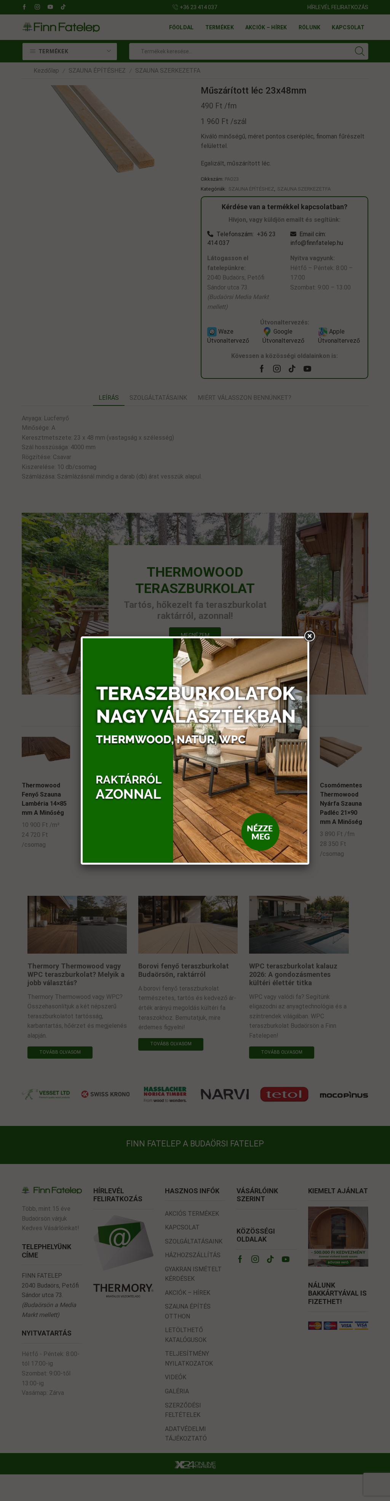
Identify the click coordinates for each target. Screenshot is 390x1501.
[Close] (309, 636)
